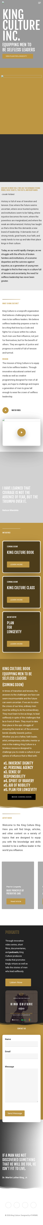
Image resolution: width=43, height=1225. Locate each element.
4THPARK (34, 1215)
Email (8, 1051)
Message (9, 1066)
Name (8, 1039)
